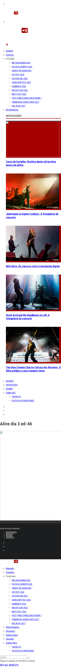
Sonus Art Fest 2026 (21, 82)
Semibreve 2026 (19, 86)
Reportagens (12, 110)
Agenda (9, 51)
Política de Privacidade (23, 400)
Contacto (16, 397)
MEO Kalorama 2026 (21, 63)
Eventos (10, 55)
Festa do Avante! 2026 (22, 67)
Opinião (9, 389)
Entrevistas (12, 385)
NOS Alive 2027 (18, 106)
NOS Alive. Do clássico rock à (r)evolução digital (33, 266)
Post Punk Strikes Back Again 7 (26, 98)
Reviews (10, 381)
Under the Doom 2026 (21, 70)
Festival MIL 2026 (20, 78)
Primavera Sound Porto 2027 (25, 102)
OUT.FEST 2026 (18, 74)
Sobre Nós (11, 393)
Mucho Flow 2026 (20, 90)
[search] (29, 657)
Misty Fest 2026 (19, 94)
